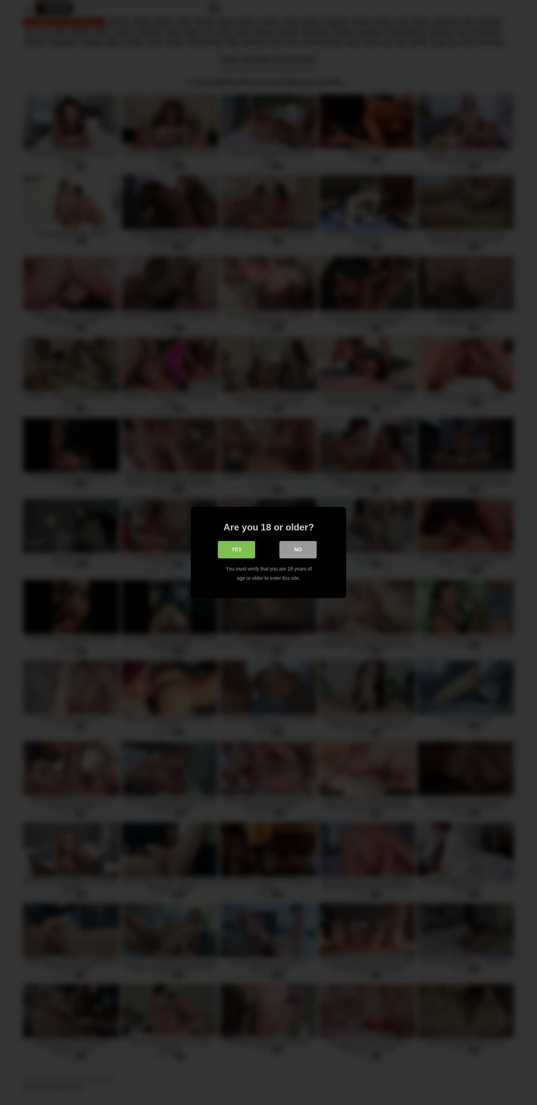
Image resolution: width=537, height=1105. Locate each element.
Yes (237, 549)
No (298, 549)
